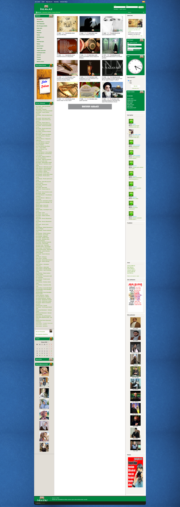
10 (141, 35)
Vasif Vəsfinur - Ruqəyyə (41, 324)
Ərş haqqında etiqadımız (42, 334)
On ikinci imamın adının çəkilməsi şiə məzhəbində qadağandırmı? (134, 30)
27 (42, 355)
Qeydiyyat (116, 9)
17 (51, 351)
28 (44, 355)
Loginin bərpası (122, 9)
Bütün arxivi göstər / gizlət (133, 276)
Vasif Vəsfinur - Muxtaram (42, 326)
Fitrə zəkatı (135, 198)
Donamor (43, 503)
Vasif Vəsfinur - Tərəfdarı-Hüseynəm (44, 323)
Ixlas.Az (54, 498)
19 (39, 353)
